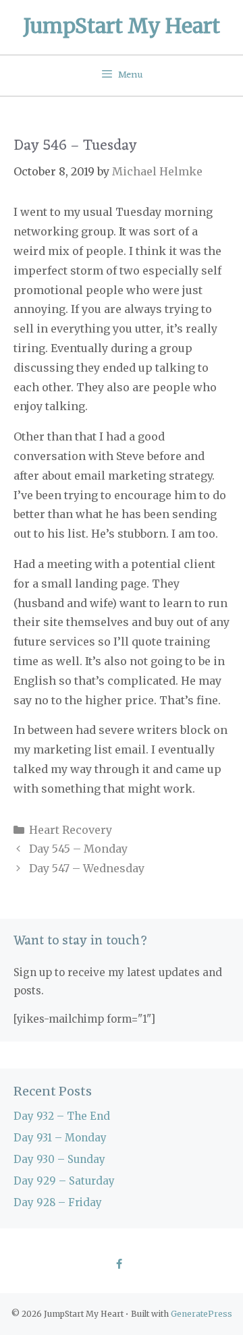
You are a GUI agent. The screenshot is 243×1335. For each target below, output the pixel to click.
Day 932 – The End (62, 1116)
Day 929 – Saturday (64, 1180)
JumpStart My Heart (122, 25)
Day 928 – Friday (58, 1202)
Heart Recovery (70, 829)
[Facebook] (118, 1264)
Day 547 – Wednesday (86, 868)
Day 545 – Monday (78, 848)
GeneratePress (201, 1314)
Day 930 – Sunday (59, 1159)
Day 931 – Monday (60, 1137)
